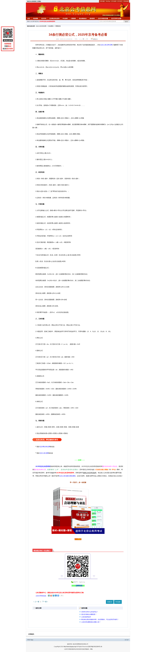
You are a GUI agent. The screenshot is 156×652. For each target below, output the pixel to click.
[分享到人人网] (56, 595)
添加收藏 (126, 1)
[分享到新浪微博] (51, 595)
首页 (28, 18)
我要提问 (95, 39)
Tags (31, 640)
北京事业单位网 (45, 446)
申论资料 (65, 18)
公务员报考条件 (86, 617)
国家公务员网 (31, 21)
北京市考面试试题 (103, 18)
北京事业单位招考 (54, 18)
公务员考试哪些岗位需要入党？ (91, 622)
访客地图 (102, 1)
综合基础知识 (83, 18)
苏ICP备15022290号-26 (95, 646)
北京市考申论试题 (116, 18)
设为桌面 (113, 1)
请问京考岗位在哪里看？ (88, 614)
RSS (28, 640)
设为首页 (119, 1)
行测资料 (73, 18)
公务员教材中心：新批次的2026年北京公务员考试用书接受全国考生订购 (60, 592)
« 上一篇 (36, 601)
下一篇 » (45, 601)
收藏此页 (109, 602)
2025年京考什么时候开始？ (89, 612)
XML (91, 649)
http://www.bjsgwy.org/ (70, 646)
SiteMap (108, 1)
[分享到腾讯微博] (53, 595)
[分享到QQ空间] (49, 595)
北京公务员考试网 (41, 26)
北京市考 (43, 18)
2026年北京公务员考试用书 (47, 21)
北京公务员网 (44, 453)
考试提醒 (117, 602)
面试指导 (92, 18)
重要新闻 (58, 26)
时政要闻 (35, 18)
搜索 (126, 21)
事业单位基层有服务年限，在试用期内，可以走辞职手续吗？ (100, 619)
